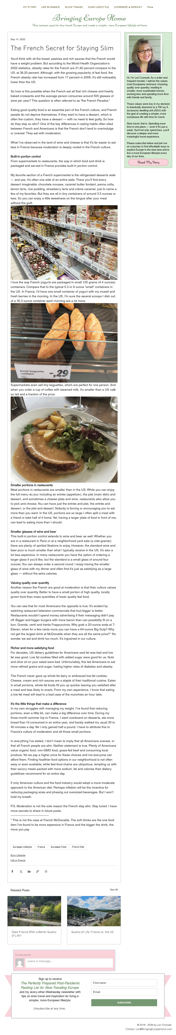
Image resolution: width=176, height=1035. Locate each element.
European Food (58, 847)
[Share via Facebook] (12, 871)
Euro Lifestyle (18, 855)
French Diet (78, 847)
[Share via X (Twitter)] (20, 871)
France (41, 847)
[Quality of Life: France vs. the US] (94, 911)
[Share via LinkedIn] (29, 871)
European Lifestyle (22, 847)
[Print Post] (46, 871)
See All (114, 889)
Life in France (18, 860)
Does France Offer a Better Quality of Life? (34, 934)
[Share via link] (37, 871)
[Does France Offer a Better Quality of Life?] (34, 911)
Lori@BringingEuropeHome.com (154, 1029)
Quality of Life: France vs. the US (92, 932)
